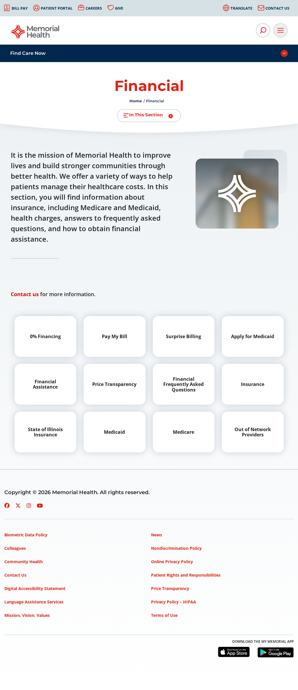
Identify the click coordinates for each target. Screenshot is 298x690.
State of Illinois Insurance (45, 432)
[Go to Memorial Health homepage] (35, 33)
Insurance (252, 384)
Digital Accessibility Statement (34, 588)
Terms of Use (164, 615)
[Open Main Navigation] (280, 30)
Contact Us (277, 8)
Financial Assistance (45, 384)
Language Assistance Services (33, 602)
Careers (94, 8)
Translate (241, 8)
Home (136, 101)
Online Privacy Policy (172, 561)
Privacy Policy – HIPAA (173, 602)
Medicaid (114, 432)
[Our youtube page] (40, 505)
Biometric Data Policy (25, 535)
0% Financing (45, 336)
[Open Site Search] (263, 30)
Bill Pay (20, 8)
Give (119, 8)
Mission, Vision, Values (27, 615)
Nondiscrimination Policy (176, 548)
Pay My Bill (114, 336)
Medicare (183, 432)
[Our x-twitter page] (18, 505)
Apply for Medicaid (252, 336)
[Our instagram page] (28, 505)
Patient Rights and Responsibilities (186, 575)
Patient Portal (56, 8)
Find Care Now (28, 53)
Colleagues (15, 548)
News (156, 535)
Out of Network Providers (253, 432)
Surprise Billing (183, 336)
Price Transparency (114, 384)
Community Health (23, 561)
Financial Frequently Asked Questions (183, 384)
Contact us (25, 294)
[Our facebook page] (7, 505)
